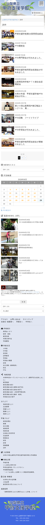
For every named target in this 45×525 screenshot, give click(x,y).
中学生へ (29, 322)
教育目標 (6, 336)
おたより (4, 401)
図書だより (6, 411)
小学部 (5, 348)
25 (16, 200)
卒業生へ (19, 322)
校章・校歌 (6, 334)
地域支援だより (8, 404)
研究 (4, 440)
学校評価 (6, 462)
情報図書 (6, 445)
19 (22, 197)
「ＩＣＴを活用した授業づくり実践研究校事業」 (19, 472)
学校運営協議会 (8, 470)
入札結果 (6, 482)
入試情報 (6, 452)
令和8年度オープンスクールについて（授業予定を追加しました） (23, 379)
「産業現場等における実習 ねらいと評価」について (20, 492)
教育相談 (6, 382)
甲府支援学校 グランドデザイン (13, 467)
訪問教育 (6, 356)
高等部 (5, 353)
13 (29, 193)
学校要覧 (6, 341)
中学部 (5, 351)
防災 (4, 368)
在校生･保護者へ (7, 322)
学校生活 (6, 345)
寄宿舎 (5, 358)
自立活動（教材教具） (10, 365)
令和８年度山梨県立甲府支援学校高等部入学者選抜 (20, 455)
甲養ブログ (5, 418)
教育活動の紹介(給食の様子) (12, 389)
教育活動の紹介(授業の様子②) (13, 387)
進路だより (6, 414)
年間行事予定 (7, 338)
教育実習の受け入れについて (12, 484)
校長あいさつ (7, 331)
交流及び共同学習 (9, 433)
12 (22, 193)
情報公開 (6, 460)
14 (35, 193)
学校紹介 (6, 328)
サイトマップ (28, 319)
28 (35, 200)
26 (22, 200)
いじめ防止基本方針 (9, 465)
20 (29, 197)
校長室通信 (6, 421)
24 (10, 200)
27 (29, 200)
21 (35, 197)
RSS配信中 (7, 210)
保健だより (6, 409)
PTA (4, 370)
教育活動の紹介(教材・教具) (12, 394)
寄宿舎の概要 (7, 360)
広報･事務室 (7, 477)
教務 (4, 423)
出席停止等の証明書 (9, 479)
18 (16, 197)
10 (10, 193)
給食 (4, 363)
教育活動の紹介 (8, 385)
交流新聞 (6, 406)
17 (10, 197)
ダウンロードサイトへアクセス (30, 292)
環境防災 (6, 438)
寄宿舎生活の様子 (9, 397)
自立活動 (6, 426)
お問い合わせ (15, 319)
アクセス (4, 319)
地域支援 (6, 431)
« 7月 (3, 208)
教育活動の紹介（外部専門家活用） (15, 392)
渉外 (4, 448)
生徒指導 (6, 435)
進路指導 (6, 428)
